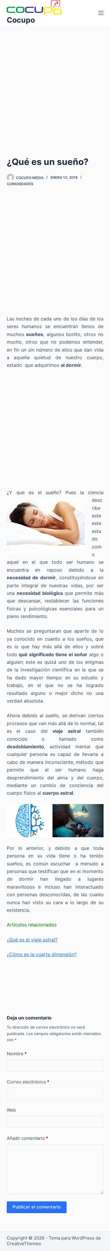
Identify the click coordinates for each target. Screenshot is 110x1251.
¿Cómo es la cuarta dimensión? (42, 954)
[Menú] (101, 13)
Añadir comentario (27, 1138)
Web (11, 1110)
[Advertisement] (55, 83)
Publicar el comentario (37, 1207)
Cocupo (21, 20)
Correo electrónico (28, 1082)
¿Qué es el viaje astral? (32, 940)
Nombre (17, 1053)
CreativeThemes (24, 1243)
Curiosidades (20, 184)
